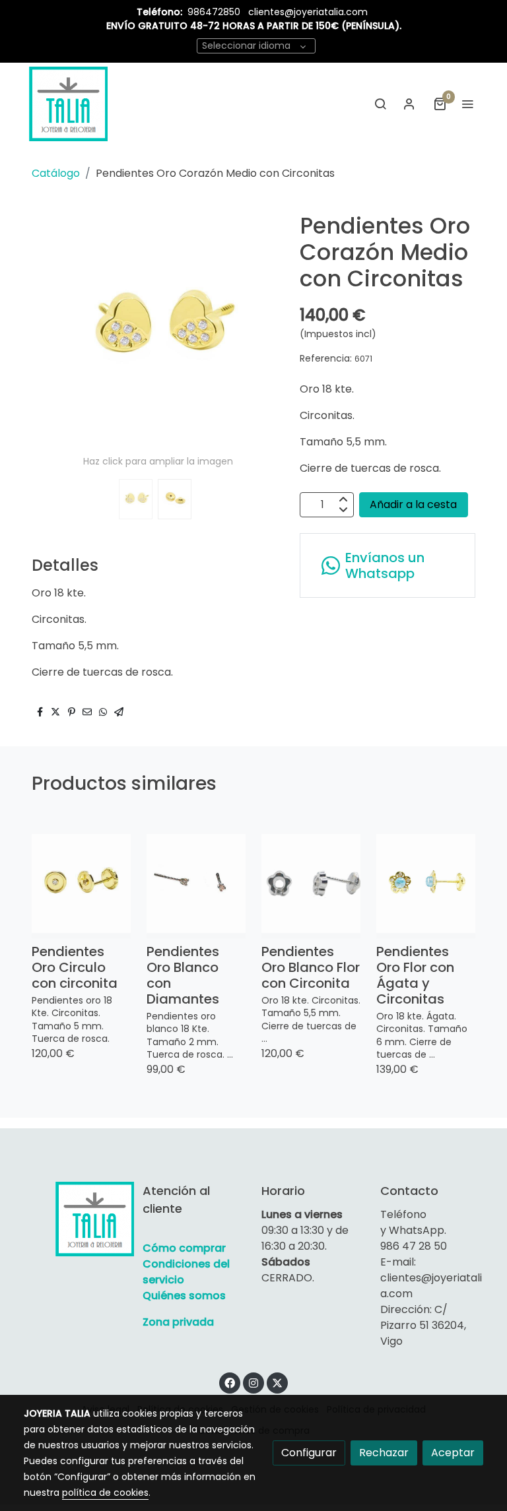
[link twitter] (277, 1382)
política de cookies (105, 1492)
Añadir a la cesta (413, 504)
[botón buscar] (380, 103)
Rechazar (384, 1452)
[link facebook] (229, 1382)
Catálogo (56, 173)
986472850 (215, 11)
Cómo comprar (184, 1248)
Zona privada (178, 1322)
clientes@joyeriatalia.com (308, 11)
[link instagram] (253, 1382)
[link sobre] (75, 1218)
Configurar (309, 1452)
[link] (68, 103)
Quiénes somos (184, 1295)
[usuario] (409, 103)
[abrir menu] (467, 103)
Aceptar (453, 1452)
